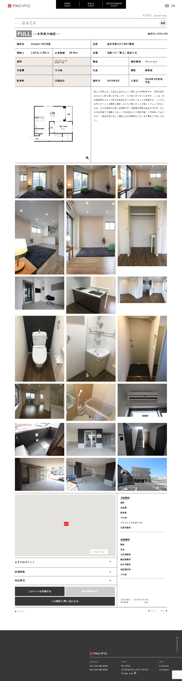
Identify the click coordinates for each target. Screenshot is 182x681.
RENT (67, 4)
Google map (127, 673)
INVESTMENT (114, 4)
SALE (91, 4)
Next (162, 611)
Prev (153, 611)
